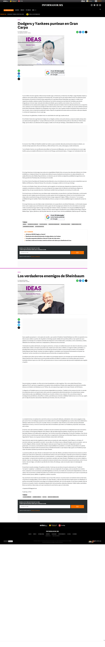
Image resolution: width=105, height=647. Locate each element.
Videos (29, 9)
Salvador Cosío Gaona (23, 31)
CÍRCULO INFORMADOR (34, 14)
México (22, 9)
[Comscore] (97, 540)
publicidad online (55, 535)
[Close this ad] (104, 640)
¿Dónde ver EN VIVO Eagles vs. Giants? (35, 234)
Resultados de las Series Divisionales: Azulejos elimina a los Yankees (43, 236)
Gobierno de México (37, 496)
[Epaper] (89, 0)
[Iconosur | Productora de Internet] (6, 540)
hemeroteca (48, 535)
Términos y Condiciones (35, 256)
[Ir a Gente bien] (62, 524)
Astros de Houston (39, 226)
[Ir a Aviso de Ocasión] (43, 524)
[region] (52, 644)
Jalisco (17, 9)
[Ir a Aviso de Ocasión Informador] (5, 0)
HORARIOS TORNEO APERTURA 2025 (15, 14)
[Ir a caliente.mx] (83, 0)
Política (44, 496)
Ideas (19, 19)
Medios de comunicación (53, 496)
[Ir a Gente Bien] (20, 0)
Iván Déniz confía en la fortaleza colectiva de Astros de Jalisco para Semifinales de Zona (48, 240)
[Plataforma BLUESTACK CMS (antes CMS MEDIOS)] (10, 540)
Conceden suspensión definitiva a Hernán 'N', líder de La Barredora (43, 238)
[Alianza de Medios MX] (91, 540)
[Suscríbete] (98, 0)
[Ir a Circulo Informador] (12, 0)
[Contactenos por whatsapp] (100, 5)
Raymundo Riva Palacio (23, 280)
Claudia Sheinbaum (27, 496)
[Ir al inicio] (18, 5)
